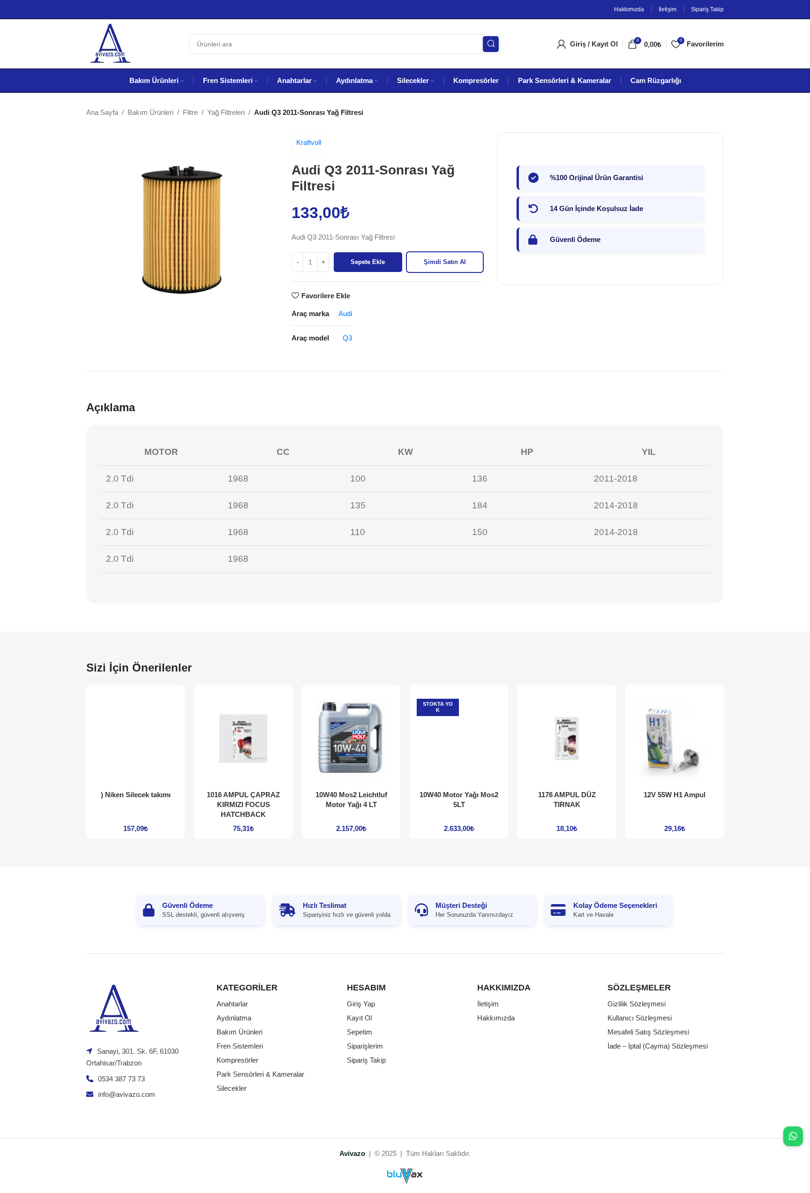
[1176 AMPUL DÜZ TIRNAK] (567, 738)
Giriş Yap (361, 1004)
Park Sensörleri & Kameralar (260, 1074)
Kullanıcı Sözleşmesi (640, 1018)
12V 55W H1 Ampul (674, 795)
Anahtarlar (232, 1004)
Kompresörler (237, 1060)
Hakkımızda (496, 1018)
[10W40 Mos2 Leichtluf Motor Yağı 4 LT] (351, 738)
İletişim (488, 1004)
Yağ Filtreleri (226, 112)
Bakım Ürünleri (150, 112)
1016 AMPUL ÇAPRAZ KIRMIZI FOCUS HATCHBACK (243, 804)
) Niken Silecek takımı (136, 795)
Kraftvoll (308, 142)
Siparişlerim (365, 1046)
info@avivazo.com (126, 1094)
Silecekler (232, 1088)
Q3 (347, 338)
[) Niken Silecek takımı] (135, 738)
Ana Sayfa (102, 112)
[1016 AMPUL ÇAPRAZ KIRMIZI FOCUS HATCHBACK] (243, 738)
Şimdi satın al (445, 261)
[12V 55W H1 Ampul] (674, 738)
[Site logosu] (109, 43)
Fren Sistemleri (240, 1046)
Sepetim (359, 1032)
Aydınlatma (234, 1018)
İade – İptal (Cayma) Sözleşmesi (658, 1046)
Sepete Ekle (368, 261)
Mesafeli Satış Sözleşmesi (648, 1032)
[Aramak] (491, 44)
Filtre (190, 112)
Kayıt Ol (359, 1018)
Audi (345, 313)
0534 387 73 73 (121, 1079)
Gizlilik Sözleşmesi (637, 1004)
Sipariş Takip (366, 1060)
